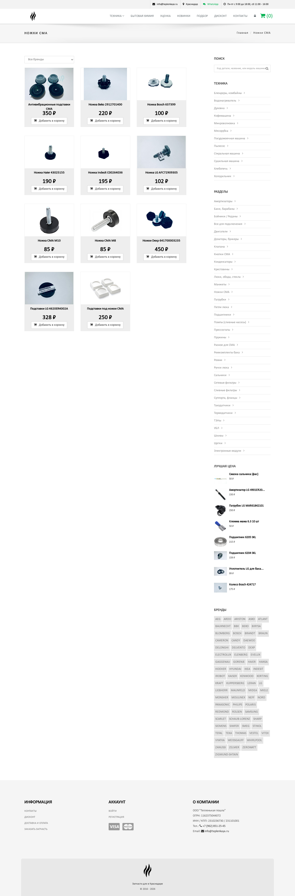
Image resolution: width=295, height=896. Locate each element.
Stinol (257, 726)
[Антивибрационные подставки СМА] (49, 84)
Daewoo (249, 640)
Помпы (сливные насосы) (230, 322)
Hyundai (235, 669)
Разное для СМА (224, 345)
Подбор (202, 16)
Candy (236, 640)
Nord (261, 697)
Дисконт (220, 16)
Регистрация (116, 817)
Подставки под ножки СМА (105, 308)
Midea (252, 690)
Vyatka (220, 740)
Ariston (239, 619)
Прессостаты (222, 330)
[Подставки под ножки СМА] (105, 288)
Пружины (220, 337)
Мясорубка (221, 131)
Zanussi (220, 747)
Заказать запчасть (35, 829)
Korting (262, 676)
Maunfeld (238, 690)
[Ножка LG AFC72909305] (161, 152)
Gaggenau (222, 662)
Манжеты (220, 284)
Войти (113, 811)
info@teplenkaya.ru (216, 831)
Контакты (240, 16)
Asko (252, 619)
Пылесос (219, 146)
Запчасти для (147, 884)
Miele (264, 690)
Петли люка (221, 307)
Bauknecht (223, 626)
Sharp (257, 719)
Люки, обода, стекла (227, 277)
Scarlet (220, 719)
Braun (263, 633)
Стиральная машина (227, 153)
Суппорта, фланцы (225, 398)
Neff (251, 697)
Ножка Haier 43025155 (49, 172)
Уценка (165, 16)
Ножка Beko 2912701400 (105, 104)
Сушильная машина (226, 161)
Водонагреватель (225, 100)
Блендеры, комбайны (228, 93)
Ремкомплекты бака (227, 352)
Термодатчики (223, 413)
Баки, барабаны (224, 209)
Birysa (256, 626)
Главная (242, 33)
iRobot (220, 676)
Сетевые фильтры (225, 382)
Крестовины (221, 269)
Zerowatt (249, 747)
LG (260, 683)
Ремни (218, 360)
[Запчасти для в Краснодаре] (33, 16)
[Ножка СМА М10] (49, 220)
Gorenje (239, 662)
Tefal (218, 733)
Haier (252, 662)
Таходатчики (222, 405)
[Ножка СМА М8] (105, 220)
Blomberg (222, 633)
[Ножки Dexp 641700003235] (161, 220)
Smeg (245, 726)
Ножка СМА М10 (49, 240)
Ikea (247, 669)
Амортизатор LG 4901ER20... (247, 490)
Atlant (263, 619)
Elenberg (240, 654)
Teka (229, 733)
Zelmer (234, 747)
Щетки (218, 443)
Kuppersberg (235, 683)
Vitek (265, 733)
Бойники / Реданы (226, 216)
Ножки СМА (221, 292)
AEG (217, 619)
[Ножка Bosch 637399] (161, 84)
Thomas (240, 733)
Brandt (250, 633)
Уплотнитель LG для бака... (246, 568)
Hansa (263, 662)
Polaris (250, 704)
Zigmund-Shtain (226, 754)
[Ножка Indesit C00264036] (105, 152)
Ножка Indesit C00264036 (105, 172)
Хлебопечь (221, 168)
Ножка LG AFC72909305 (161, 172)
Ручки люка (221, 367)
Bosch (237, 633)
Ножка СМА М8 (105, 240)
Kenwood (247, 676)
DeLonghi (222, 647)
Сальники (220, 375)
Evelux (255, 654)
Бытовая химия (142, 16)
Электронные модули (227, 451)
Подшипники (222, 314)
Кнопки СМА (222, 254)
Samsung (251, 711)
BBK (236, 626)
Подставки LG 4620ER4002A (49, 308)
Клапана (219, 246)
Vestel (253, 733)
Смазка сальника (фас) (243, 474)
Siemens (220, 726)
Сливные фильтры (225, 390)
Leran (251, 683)
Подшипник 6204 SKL (242, 553)
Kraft (219, 683)
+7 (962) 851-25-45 (213, 826)
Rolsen (237, 711)
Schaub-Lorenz (239, 719)
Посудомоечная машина (229, 138)
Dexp (251, 647)
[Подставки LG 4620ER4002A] (49, 288)
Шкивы (218, 435)
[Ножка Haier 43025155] (49, 152)
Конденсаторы (223, 262)
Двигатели (221, 231)
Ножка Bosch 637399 (161, 104)
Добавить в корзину (51, 120)
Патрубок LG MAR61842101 (246, 505)
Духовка (219, 108)
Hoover (220, 669)
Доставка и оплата (36, 823)
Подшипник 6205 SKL (242, 537)
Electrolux (223, 654)
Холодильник (222, 176)
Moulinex (238, 697)
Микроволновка (224, 123)
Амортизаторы (223, 201)
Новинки (183, 16)
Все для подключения (228, 224)
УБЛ (216, 428)
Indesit (258, 669)
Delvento (238, 647)
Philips (237, 704)
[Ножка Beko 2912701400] (105, 84)
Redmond (222, 711)
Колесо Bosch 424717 (242, 584)
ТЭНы (217, 420)
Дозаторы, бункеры (226, 239)
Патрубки (220, 299)
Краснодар (192, 4)
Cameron (221, 640)
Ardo (227, 619)
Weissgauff (236, 740)
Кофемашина (222, 116)
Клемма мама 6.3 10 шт (244, 521)
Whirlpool (254, 740)
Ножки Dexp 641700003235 (161, 240)
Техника (116, 16)
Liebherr (221, 690)
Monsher (221, 697)
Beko (245, 626)
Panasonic (222, 704)
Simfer (234, 726)
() (269, 16)
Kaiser (232, 676)
